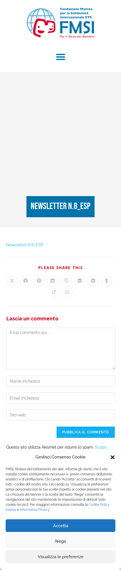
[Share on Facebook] (25, 281)
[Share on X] (12, 281)
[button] (112, 457)
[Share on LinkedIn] (52, 281)
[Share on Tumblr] (106, 281)
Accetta (60, 525)
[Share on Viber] (66, 281)
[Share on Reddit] (93, 281)
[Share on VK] (79, 281)
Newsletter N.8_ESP (24, 245)
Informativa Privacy (35, 510)
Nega (60, 541)
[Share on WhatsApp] (67, 292)
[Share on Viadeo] (53, 292)
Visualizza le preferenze (61, 556)
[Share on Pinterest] (39, 281)
